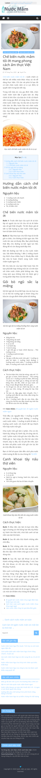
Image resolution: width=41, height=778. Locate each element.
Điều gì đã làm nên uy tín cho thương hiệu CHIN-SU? (19, 682)
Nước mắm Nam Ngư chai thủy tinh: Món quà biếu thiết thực (21, 4)
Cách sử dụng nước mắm (10, 52)
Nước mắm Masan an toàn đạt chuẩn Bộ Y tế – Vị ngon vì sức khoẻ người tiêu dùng (20, 688)
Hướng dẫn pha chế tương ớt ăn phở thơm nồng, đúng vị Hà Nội (18, 693)
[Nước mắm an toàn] (3, 18)
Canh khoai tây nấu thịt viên (15, 173)
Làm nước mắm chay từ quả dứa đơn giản (21, 608)
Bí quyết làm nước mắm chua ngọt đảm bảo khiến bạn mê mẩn (22, 601)
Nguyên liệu (12, 163)
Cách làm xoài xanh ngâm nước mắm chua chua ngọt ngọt (22, 605)
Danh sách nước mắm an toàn (17, 619)
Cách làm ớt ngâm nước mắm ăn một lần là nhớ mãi (20, 626)
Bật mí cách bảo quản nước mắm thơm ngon (17, 684)
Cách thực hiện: (16, 171)
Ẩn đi (24, 157)
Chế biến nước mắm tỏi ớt (13, 77)
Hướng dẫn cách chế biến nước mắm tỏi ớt (20, 161)
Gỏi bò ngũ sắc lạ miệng (13, 167)
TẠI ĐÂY (34, 454)
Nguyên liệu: (15, 169)
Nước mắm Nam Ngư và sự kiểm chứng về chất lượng (20, 696)
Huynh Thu (23, 72)
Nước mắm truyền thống (26, 52)
